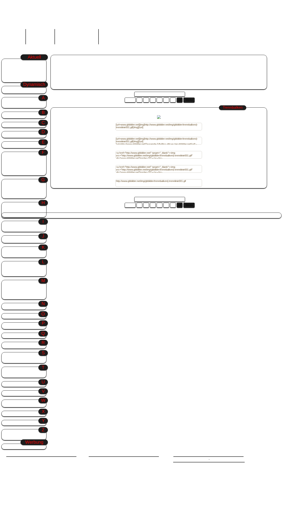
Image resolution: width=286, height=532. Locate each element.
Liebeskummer (15, 228)
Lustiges (11, 273)
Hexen (10, 214)
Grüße (22, 182)
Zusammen (13, 436)
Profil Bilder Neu (19, 79)
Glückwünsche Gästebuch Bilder (115, 64)
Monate (11, 292)
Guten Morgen (16, 70)
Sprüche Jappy (61, 64)
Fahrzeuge (13, 155)
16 (166, 100)
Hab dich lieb (14, 205)
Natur (9, 306)
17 (173, 100)
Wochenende (15, 62)
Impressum (217, 459)
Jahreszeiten (22, 238)
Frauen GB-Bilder (82, 64)
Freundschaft (14, 172)
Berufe (10, 115)
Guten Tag (96, 215)
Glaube (10, 186)
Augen (10, 104)
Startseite (15, 35)
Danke (10, 134)
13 (146, 100)
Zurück (130, 100)
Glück (10, 191)
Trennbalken (72, 58)
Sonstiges (12, 355)
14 (152, 100)
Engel (9, 145)
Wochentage (22, 403)
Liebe (9, 224)
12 (139, 100)
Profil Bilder (14, 326)
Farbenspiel (13, 163)
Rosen (10, 345)
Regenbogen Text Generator (76, 35)
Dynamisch (22, 89)
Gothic (10, 195)
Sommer (12, 75)
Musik (10, 296)
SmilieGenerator (40, 35)
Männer (11, 283)
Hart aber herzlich (17, 209)
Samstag (12, 66)
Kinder (10, 250)
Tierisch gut (13, 370)
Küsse (10, 254)
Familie (10, 159)
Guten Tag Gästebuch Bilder (154, 64)
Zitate (9, 432)
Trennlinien (13, 374)
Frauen (10, 168)
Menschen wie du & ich (21, 287)
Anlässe (22, 100)
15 (159, 100)
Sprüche (11, 360)
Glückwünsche (79, 215)
